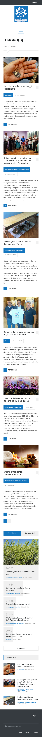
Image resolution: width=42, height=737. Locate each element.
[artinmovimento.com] (21, 19)
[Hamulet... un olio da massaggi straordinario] (9, 669)
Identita (20, 732)
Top (34, 715)
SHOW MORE (21, 648)
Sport (7, 341)
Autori (27, 732)
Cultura (14, 169)
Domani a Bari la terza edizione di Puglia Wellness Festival (19, 333)
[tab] (12, 534)
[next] (12, 702)
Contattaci (35, 732)
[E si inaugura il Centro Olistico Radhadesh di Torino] (21, 225)
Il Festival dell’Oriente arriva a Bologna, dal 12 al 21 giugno (17, 399)
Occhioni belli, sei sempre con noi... (18, 604)
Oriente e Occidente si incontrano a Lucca (14, 473)
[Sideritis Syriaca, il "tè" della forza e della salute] (21, 552)
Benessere (8, 95)
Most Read (12, 533)
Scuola (21, 623)
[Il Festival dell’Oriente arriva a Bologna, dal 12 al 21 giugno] (21, 385)
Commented (30, 533)
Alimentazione (9, 480)
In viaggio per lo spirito (13, 593)
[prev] (12, 666)
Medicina (24, 480)
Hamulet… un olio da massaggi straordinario (18, 87)
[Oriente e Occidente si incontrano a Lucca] (21, 456)
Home (5, 46)
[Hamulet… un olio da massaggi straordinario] (21, 70)
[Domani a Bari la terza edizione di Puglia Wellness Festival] (21, 312)
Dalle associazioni (23, 169)
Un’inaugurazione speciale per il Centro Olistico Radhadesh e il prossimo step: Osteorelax (18, 160)
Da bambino (15, 623)
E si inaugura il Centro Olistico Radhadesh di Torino (17, 242)
